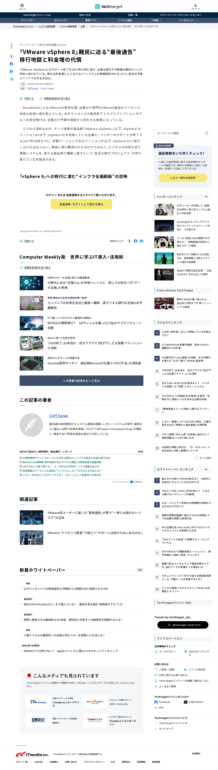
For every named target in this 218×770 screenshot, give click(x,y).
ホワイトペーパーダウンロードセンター (181, 15)
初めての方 (85, 15)
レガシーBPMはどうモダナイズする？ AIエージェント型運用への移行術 (62, 475)
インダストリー (187, 20)
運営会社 (126, 761)
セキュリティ (61, 20)
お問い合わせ (71, 761)
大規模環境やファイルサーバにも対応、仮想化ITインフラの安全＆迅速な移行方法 (66, 458)
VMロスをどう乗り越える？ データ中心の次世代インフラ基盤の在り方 (61, 466)
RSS (113, 761)
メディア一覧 (22, 761)
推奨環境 (156, 761)
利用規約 (196, 753)
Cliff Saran (58, 415)
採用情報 (141, 761)
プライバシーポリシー (94, 761)
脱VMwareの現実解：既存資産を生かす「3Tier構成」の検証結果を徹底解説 (62, 462)
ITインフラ (27, 20)
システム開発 (125, 20)
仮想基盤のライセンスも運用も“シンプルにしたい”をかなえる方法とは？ (62, 470)
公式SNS (39, 761)
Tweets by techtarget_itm (172, 617)
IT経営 (155, 20)
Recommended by (121, 481)
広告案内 (54, 761)
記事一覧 (133, 15)
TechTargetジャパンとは (37, 15)
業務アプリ (91, 20)
